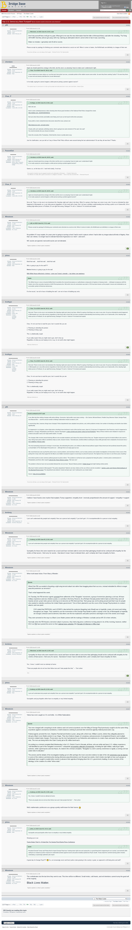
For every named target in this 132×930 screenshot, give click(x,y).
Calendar (18, 10)
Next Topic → (126, 901)
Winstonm (9, 217)
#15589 (128, 354)
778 (20, 16)
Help (127, 7)
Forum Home (12, 927)
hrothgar (8, 302)
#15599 (128, 822)
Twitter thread (86, 464)
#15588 (128, 302)
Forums (4, 10)
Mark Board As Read (32, 927)
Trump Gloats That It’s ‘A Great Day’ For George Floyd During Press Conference (51, 842)
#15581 (128, 25)
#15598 (128, 785)
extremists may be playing (119, 755)
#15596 (128, 682)
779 (24, 16)
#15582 (128, 62)
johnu (7, 255)
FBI (36, 624)
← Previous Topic (107, 901)
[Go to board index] (14, 4)
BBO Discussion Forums (8, 13)
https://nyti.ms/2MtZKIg (39, 474)
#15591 (128, 492)
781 (31, 16)
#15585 (128, 184)
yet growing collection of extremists (82, 746)
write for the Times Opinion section (58, 460)
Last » (41, 16)
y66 (6, 25)
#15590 (128, 407)
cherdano (9, 62)
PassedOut (9, 151)
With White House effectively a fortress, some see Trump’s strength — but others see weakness (56, 273)
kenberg (8, 512)
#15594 (128, 567)
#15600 (128, 870)
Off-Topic (19, 13)
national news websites (66, 624)
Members (11, 10)
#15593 (128, 533)
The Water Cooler (29, 13)
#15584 (128, 150)
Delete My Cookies (21, 927)
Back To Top (5, 927)
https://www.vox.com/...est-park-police (38, 125)
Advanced (130, 10)
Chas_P (8, 96)
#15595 (128, 644)
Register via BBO (107, 7)
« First (13, 16)
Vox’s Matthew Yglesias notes (36, 441)
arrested (57, 597)
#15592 (128, 512)
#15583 (128, 96)
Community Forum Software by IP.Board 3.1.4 (118, 927)
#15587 (128, 255)
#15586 (128, 216)
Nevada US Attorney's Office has (88, 624)
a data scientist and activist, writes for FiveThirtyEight (81, 431)
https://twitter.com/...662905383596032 (39, 112)
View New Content (122, 13)
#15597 (128, 709)
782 (34, 16)
